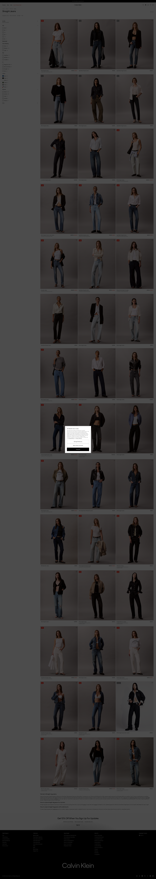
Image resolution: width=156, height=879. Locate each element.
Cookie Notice (71, 438)
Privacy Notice (79, 438)
